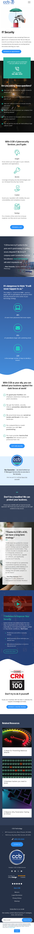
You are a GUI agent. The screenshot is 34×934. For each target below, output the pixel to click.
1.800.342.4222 (19, 839)
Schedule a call (17, 227)
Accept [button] (17, 930)
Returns (17, 892)
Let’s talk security (17, 446)
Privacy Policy (12, 927)
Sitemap (17, 901)
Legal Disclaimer (17, 895)
